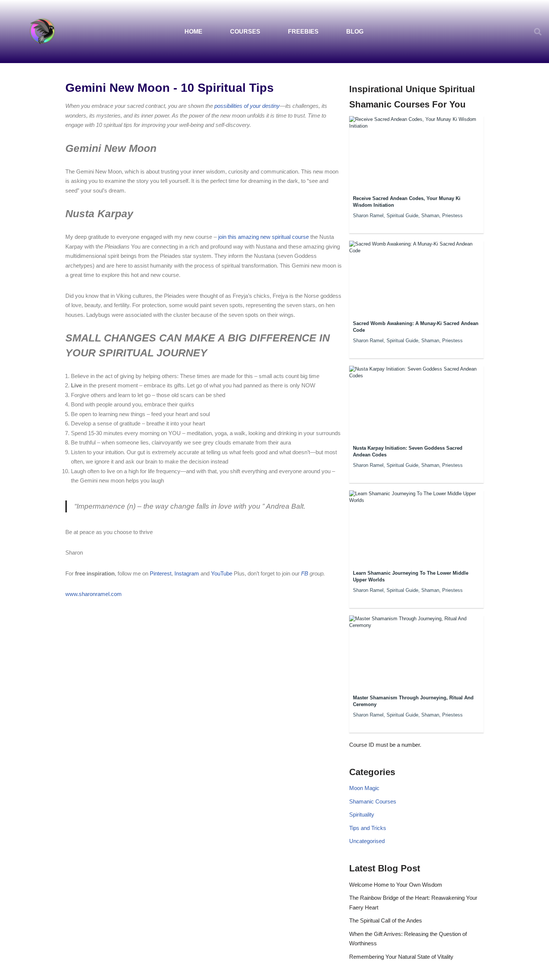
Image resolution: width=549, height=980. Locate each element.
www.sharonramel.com (93, 594)
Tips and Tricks (367, 828)
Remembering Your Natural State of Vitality (401, 957)
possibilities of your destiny (247, 106)
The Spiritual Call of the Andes (385, 920)
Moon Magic (364, 788)
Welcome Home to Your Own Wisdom (395, 884)
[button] (537, 31)
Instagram (186, 573)
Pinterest (160, 573)
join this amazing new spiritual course (263, 237)
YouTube (222, 573)
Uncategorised (367, 841)
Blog (354, 31)
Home (193, 31)
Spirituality (361, 814)
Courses (245, 31)
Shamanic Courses (372, 801)
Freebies (303, 31)
